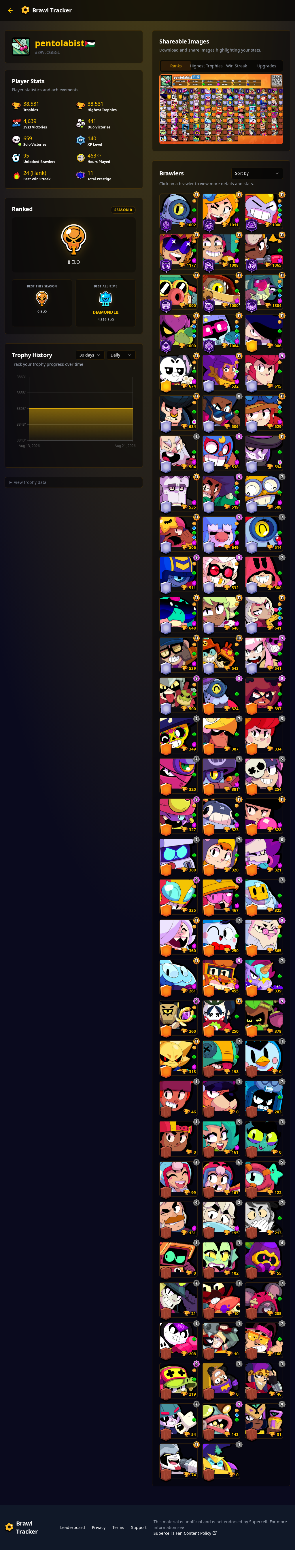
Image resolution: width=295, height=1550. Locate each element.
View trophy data (30, 482)
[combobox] (90, 355)
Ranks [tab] (176, 66)
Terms (118, 1527)
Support (139, 1527)
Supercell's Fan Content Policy (182, 1533)
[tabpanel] (221, 109)
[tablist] (221, 66)
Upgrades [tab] (266, 66)
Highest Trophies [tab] (206, 66)
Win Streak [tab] (236, 66)
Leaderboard (72, 1527)
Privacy (98, 1527)
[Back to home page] (10, 10)
